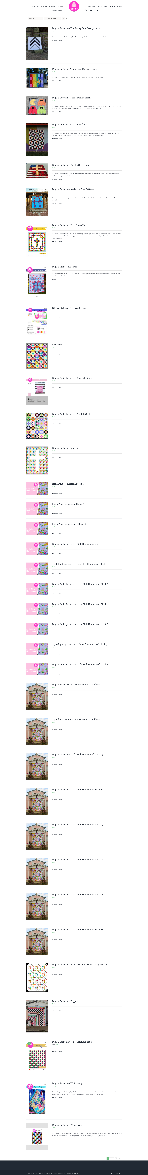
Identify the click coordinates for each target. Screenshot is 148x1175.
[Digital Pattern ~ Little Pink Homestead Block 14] (37, 801)
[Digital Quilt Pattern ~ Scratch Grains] (37, 426)
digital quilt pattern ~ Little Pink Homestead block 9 (79, 644)
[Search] (96, 10)
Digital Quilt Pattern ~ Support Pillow (72, 378)
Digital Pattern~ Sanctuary (66, 448)
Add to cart (55, 40)
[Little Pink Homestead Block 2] (37, 508)
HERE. (56, 135)
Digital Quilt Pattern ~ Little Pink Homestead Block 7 (80, 604)
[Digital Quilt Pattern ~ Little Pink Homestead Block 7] (37, 609)
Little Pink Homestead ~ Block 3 (69, 523)
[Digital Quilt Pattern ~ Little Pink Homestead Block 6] (37, 589)
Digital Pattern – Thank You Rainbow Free (74, 68)
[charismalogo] (74, 1)
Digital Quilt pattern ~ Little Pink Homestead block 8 (80, 624)
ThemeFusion (53, 1173)
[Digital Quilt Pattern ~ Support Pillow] (37, 390)
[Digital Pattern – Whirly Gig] (37, 1099)
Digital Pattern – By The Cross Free (70, 165)
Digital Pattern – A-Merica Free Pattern (73, 189)
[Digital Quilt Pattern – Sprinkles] (37, 139)
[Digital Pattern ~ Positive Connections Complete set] (37, 977)
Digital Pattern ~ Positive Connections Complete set (79, 964)
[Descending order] (45, 18)
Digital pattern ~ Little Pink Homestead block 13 (77, 754)
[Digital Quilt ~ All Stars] (37, 282)
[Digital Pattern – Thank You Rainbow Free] (37, 77)
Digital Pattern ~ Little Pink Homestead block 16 (77, 859)
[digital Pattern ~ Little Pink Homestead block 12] (37, 731)
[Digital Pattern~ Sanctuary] (37, 460)
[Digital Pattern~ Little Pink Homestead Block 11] (37, 696)
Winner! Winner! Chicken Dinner (69, 308)
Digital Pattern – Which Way (67, 1124)
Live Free (57, 344)
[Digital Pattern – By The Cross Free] (37, 170)
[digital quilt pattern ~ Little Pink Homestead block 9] (37, 649)
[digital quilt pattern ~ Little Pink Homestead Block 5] (37, 569)
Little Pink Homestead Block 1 (67, 483)
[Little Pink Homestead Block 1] (37, 488)
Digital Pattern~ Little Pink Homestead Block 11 (77, 684)
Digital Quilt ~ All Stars (64, 266)
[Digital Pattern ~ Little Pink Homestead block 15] (37, 836)
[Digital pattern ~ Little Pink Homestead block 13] (37, 766)
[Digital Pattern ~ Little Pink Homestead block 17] (37, 906)
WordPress (75, 1173)
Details (61, 40)
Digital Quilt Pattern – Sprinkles (69, 124)
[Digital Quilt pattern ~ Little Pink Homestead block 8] (37, 629)
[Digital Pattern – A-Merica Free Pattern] (37, 202)
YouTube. (99, 108)
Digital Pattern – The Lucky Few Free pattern (76, 28)
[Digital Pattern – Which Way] (37, 1136)
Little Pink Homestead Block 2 (68, 503)
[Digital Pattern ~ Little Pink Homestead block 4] (37, 548)
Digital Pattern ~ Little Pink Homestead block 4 (77, 544)
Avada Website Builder (44, 1173)
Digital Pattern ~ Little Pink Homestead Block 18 (77, 929)
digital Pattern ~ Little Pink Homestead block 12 (77, 719)
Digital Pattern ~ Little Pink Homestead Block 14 (77, 789)
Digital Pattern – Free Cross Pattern (71, 225)
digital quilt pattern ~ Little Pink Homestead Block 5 (79, 564)
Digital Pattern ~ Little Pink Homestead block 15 (77, 824)
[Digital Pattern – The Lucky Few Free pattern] (37, 43)
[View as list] (66, 18)
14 (116, 1158)
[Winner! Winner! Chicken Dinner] (37, 321)
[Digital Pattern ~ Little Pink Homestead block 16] (37, 871)
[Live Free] (37, 356)
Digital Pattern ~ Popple (65, 1001)
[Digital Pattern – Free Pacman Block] (37, 105)
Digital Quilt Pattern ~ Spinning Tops (72, 1041)
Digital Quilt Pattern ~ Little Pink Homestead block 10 (80, 664)
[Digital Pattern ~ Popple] (37, 1016)
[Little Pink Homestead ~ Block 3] (37, 528)
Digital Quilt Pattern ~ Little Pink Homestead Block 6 (80, 584)
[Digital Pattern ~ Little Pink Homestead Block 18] (37, 941)
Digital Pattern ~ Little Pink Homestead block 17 (77, 894)
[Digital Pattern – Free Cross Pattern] (37, 240)
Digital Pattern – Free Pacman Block (71, 97)
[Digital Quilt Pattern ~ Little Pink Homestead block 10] (37, 669)
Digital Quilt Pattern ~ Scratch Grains (72, 414)
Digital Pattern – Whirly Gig (67, 1083)
